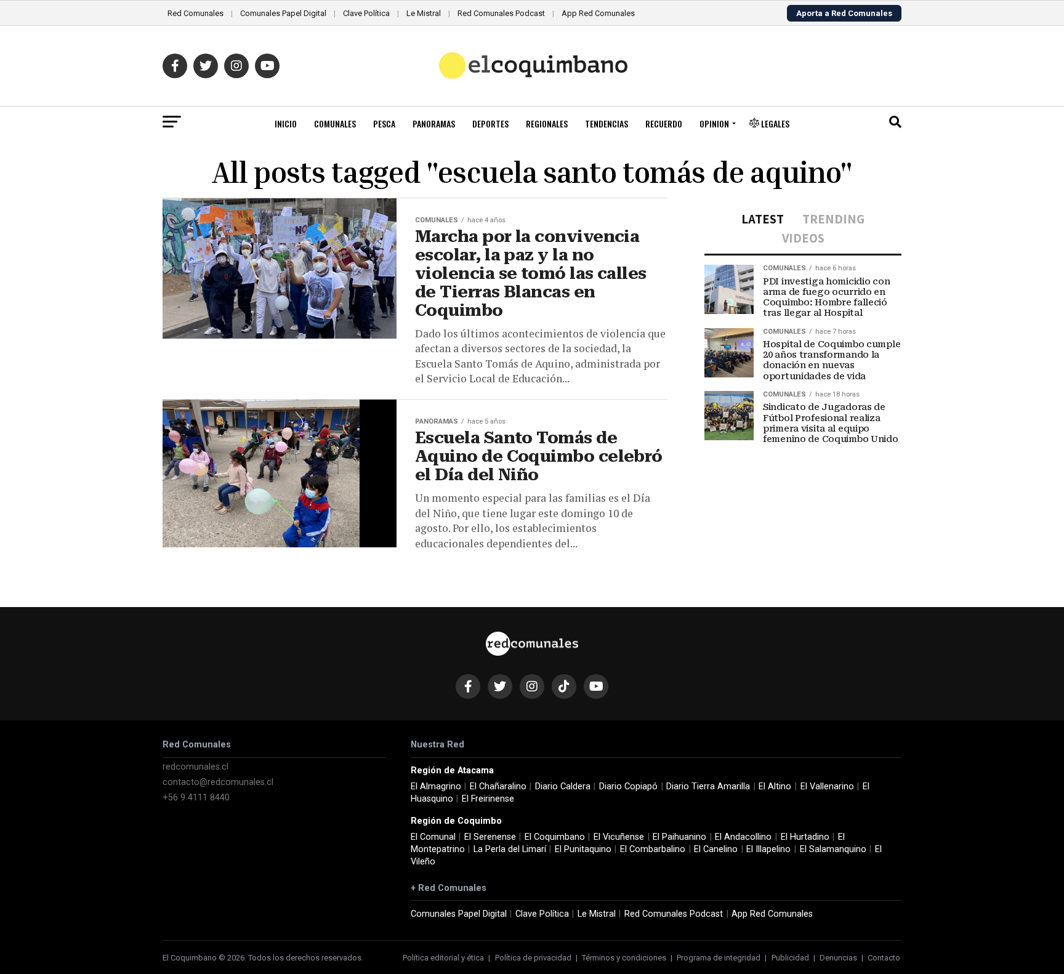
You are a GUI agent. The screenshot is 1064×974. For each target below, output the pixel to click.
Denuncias (838, 957)
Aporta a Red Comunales (844, 13)
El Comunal (433, 837)
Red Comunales (195, 13)
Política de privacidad (533, 957)
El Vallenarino (827, 786)
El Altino (775, 786)
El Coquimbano (555, 837)
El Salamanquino (833, 849)
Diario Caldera (562, 786)
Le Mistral (423, 13)
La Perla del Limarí (510, 849)
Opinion (714, 123)
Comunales (335, 123)
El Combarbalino (652, 849)
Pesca (384, 123)
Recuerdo (663, 123)
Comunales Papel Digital (283, 13)
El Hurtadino (805, 837)
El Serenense (490, 837)
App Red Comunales (598, 13)
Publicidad (790, 957)
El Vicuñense (619, 837)
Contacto (884, 957)
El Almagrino (436, 786)
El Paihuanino (679, 837)
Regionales (547, 123)
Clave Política (366, 13)
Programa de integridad (718, 957)
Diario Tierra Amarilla (708, 786)
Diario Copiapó (628, 786)
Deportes (490, 123)
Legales (774, 123)
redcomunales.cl (195, 767)
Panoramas (434, 123)
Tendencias (606, 123)
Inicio (286, 123)
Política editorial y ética (443, 957)
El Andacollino (743, 837)
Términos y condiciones (624, 957)
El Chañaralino (498, 786)
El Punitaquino (583, 849)
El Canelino (716, 849)
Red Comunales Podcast (501, 13)
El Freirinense (488, 799)
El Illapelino (768, 849)
